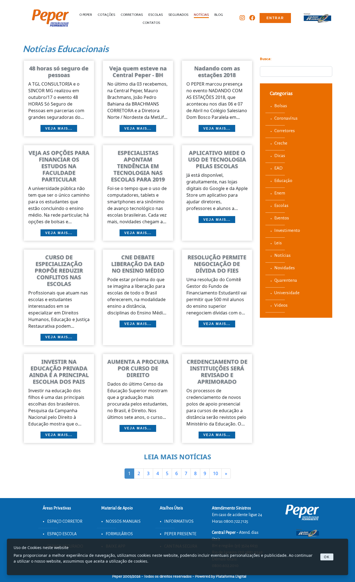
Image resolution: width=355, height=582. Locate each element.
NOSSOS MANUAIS (123, 521)
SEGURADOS (178, 14)
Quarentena (285, 280)
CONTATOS (151, 22)
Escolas (281, 205)
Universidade (287, 292)
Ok (327, 557)
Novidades (284, 267)
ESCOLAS (155, 14)
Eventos (281, 218)
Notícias (282, 255)
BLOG (218, 14)
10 (215, 473)
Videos (281, 305)
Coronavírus (286, 118)
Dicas (279, 155)
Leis (278, 242)
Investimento (287, 230)
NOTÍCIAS (201, 14)
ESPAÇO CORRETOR (64, 521)
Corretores (284, 130)
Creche (280, 143)
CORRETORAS (132, 14)
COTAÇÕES (106, 14)
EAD (278, 168)
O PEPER (85, 14)
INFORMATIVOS (179, 521)
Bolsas (280, 105)
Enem (279, 193)
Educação (283, 180)
